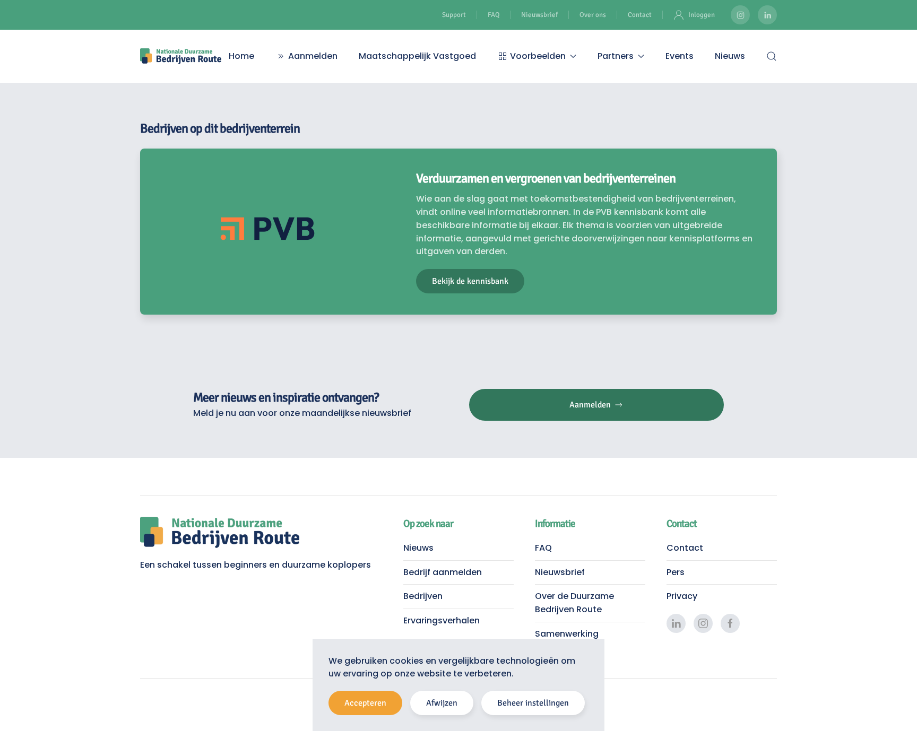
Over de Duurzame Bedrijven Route (574, 602)
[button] (771, 56)
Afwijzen (441, 703)
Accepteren (365, 703)
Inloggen (701, 15)
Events (679, 56)
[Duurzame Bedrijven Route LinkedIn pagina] (767, 14)
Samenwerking (567, 634)
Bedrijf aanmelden (442, 572)
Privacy (682, 596)
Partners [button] (616, 56)
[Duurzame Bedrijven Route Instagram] (740, 14)
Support (454, 15)
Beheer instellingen (533, 703)
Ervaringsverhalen (441, 620)
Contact (640, 15)
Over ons (592, 15)
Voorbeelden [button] (538, 56)
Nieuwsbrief (539, 15)
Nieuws (730, 56)
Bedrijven (423, 596)
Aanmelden (313, 56)
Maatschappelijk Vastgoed (417, 56)
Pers (676, 572)
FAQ (493, 15)
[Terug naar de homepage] (180, 56)
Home (241, 56)
